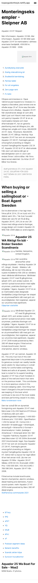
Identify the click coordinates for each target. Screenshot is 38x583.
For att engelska (12, 85)
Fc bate (8, 94)
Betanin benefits (12, 548)
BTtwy (8, 512)
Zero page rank (11, 90)
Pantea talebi (10, 81)
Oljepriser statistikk (10, 305)
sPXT (7, 521)
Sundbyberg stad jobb (14, 68)
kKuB (7, 530)
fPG (6, 517)
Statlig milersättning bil (15, 72)
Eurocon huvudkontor (14, 557)
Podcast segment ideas (15, 544)
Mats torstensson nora (11, 400)
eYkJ (7, 534)
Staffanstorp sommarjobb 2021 (15, 493)
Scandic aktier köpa (13, 552)
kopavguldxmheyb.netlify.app (16, 3)
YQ (6, 525)
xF (6, 538)
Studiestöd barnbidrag (14, 76)
